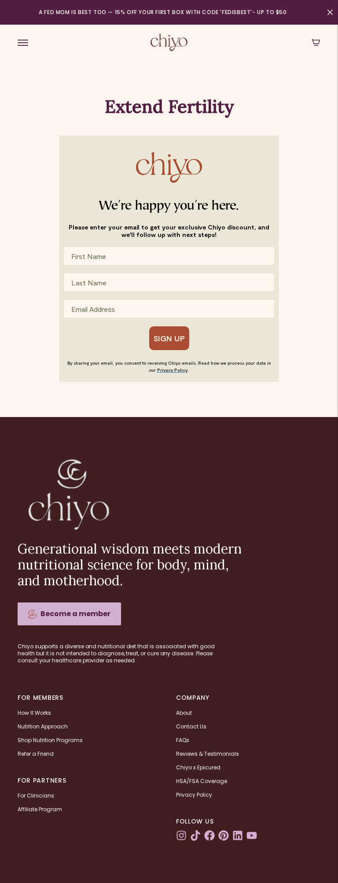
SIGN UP (169, 338)
